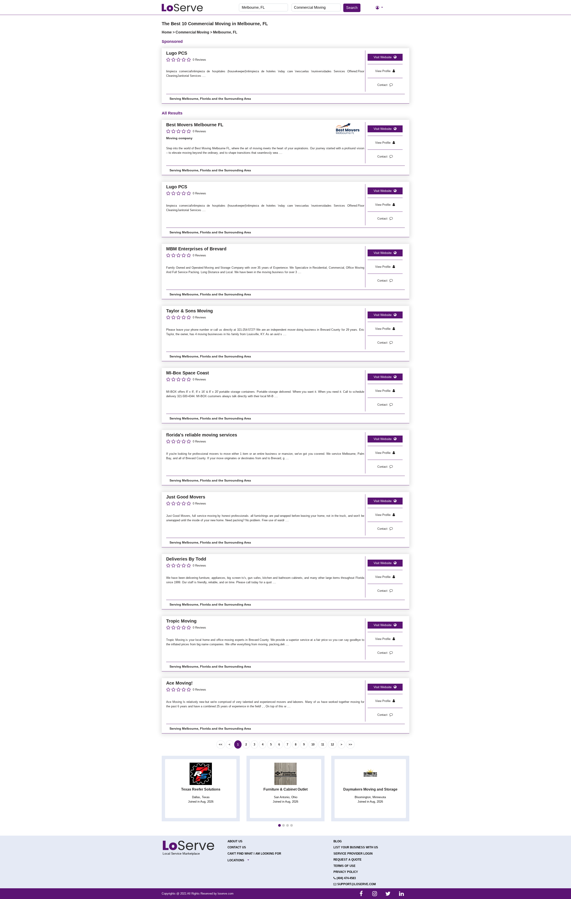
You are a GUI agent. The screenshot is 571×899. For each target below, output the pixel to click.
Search (352, 8)
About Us (235, 841)
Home (167, 32)
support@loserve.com (356, 884)
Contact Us (237, 847)
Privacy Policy (345, 872)
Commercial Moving (193, 32)
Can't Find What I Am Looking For (254, 853)
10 (312, 744)
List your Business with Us (355, 847)
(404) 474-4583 (346, 878)
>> (350, 744)
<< (220, 744)
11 (322, 744)
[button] (279, 825)
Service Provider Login (352, 853)
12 (332, 744)
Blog (337, 841)
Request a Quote (347, 859)
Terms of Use (344, 866)
